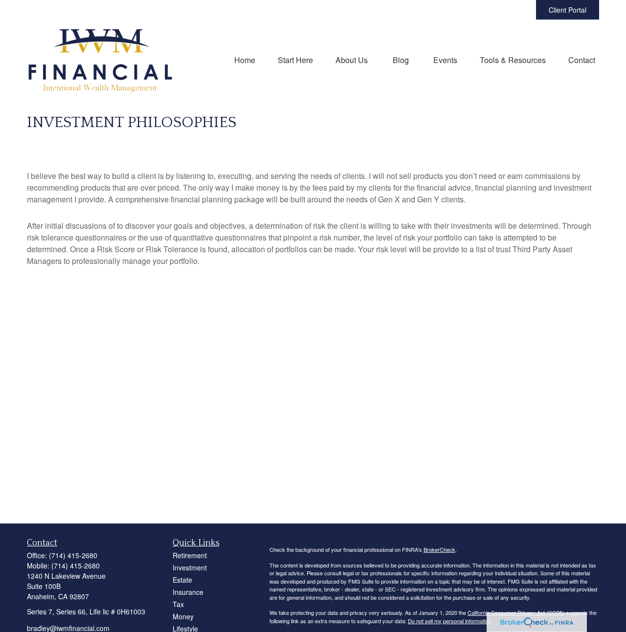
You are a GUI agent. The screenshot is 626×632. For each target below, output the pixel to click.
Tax (178, 604)
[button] (244, 59)
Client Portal (567, 10)
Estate (182, 580)
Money (183, 616)
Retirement (190, 555)
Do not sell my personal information (449, 621)
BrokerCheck (439, 549)
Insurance (188, 592)
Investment (190, 567)
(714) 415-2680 (73, 555)
